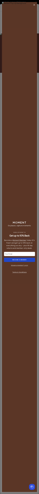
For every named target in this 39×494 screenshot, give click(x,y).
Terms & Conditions (19, 272)
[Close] (34, 5)
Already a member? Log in (19, 265)
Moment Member (19, 240)
